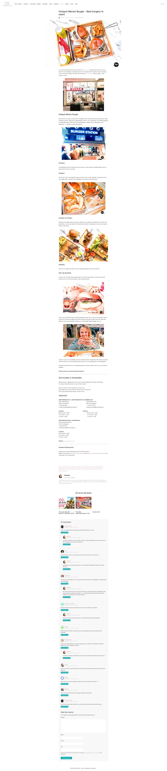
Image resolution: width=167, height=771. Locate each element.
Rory (65, 550)
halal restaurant (89, 73)
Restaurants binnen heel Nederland (96, 453)
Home (16, 4)
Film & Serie (33, 4)
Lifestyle (26, 4)
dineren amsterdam (72, 466)
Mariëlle (62, 17)
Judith (66, 664)
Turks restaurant (63, 471)
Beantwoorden (64, 532)
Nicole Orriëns (68, 526)
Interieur (45, 4)
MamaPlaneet (67, 639)
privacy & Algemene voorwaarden (88, 768)
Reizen (67, 4)
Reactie (63, 717)
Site (61, 746)
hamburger (62, 468)
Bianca (66, 677)
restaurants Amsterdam (96, 468)
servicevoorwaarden (95, 752)
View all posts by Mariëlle (69, 477)
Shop (76, 4)
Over (72, 4)
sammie (66, 688)
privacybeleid (87, 752)
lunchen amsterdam (71, 468)
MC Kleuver (67, 575)
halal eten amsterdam (88, 466)
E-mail (62, 740)
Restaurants (81, 17)
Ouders (39, 4)
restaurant (86, 468)
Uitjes (61, 4)
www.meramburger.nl (69, 441)
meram (80, 468)
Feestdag (56, 4)
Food (50, 4)
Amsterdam (86, 70)
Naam (62, 734)
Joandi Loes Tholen (69, 603)
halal (65, 124)
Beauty (20, 4)
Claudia (66, 626)
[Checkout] (161, 4)
